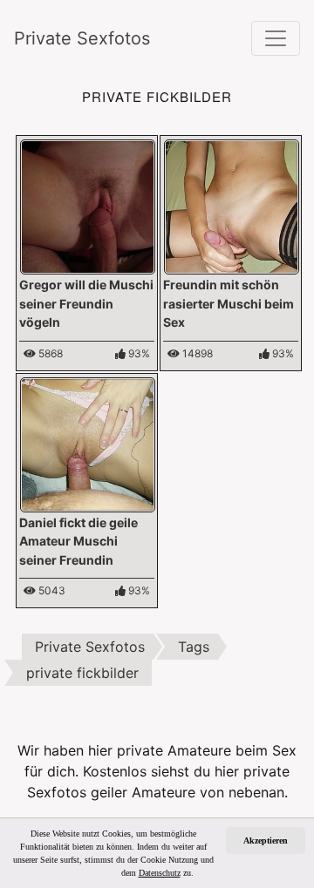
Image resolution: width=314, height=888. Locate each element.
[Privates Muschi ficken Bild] (87, 442)
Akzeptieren (265, 840)
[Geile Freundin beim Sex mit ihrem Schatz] (231, 205)
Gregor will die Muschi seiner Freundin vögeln (86, 303)
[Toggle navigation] (275, 38)
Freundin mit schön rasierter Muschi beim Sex (228, 303)
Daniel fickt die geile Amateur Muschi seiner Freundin (78, 541)
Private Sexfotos (82, 38)
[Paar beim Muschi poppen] (87, 205)
